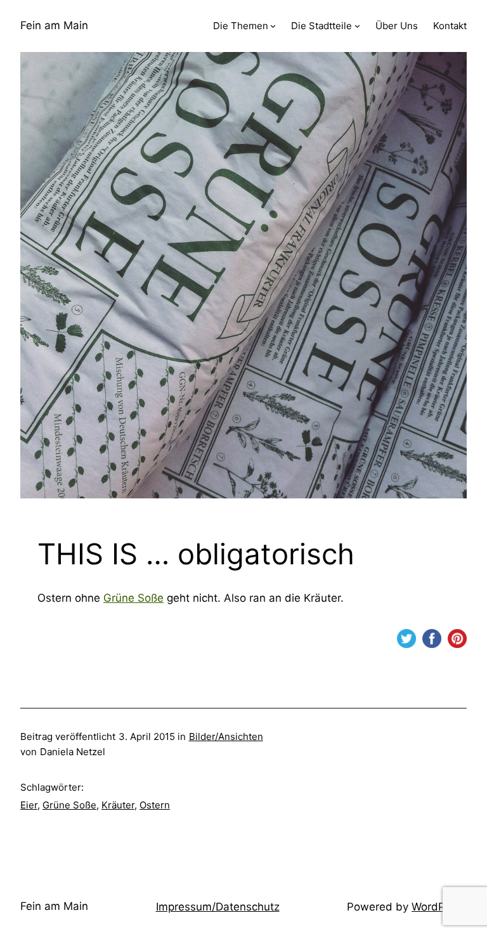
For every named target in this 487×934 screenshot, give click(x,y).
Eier (28, 805)
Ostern (155, 805)
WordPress (439, 906)
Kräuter (117, 805)
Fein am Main (54, 25)
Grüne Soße (133, 598)
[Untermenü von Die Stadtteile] (357, 26)
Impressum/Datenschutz (218, 906)
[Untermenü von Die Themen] (273, 26)
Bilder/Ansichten (226, 736)
